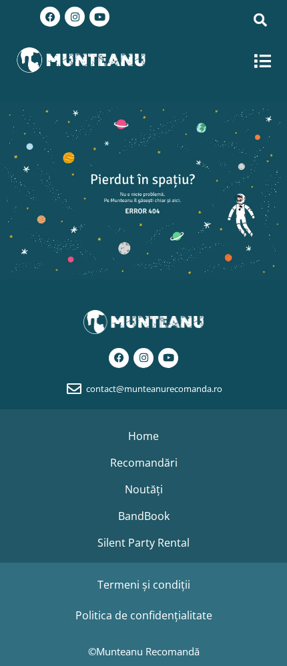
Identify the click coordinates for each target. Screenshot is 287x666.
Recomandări (144, 462)
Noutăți (144, 489)
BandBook (144, 516)
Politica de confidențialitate (143, 615)
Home (143, 436)
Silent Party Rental (143, 542)
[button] (263, 61)
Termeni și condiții (143, 584)
